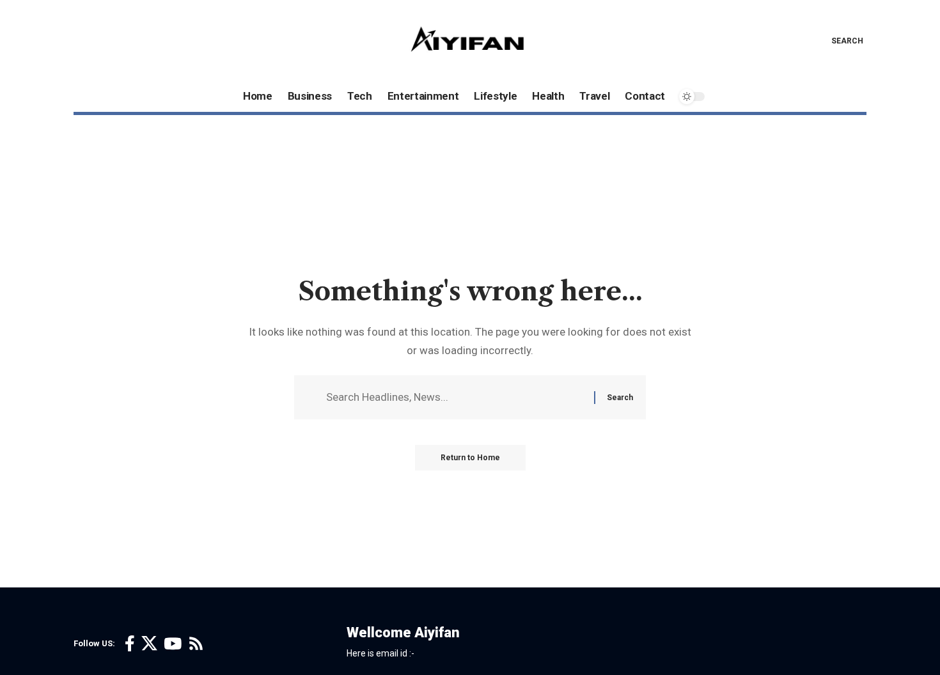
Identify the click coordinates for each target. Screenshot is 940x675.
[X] (149, 644)
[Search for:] (455, 397)
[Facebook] (129, 644)
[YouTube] (173, 644)
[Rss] (196, 644)
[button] (838, 41)
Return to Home (470, 457)
